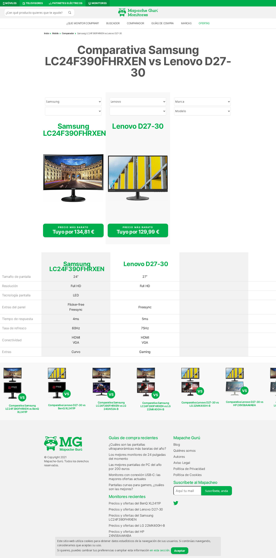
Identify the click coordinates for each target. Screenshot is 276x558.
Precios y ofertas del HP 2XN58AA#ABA (126, 534)
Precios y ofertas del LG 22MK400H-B (137, 525)
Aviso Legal (181, 463)
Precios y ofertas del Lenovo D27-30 (136, 509)
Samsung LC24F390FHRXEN (73, 129)
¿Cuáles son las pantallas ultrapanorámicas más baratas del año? (137, 446)
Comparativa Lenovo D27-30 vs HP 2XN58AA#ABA (244, 403)
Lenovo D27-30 (137, 126)
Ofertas (204, 23)
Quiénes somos (184, 451)
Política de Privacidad (189, 469)
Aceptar (179, 551)
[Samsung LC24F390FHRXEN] (73, 178)
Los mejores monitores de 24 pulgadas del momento (137, 457)
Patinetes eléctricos (67, 3)
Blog (176, 444)
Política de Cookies (187, 475)
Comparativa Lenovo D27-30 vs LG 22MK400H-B (200, 404)
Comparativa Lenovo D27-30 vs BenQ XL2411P (66, 406)
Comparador (135, 23)
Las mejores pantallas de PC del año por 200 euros (135, 467)
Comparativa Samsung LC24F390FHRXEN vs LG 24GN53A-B (111, 406)
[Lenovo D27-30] (138, 178)
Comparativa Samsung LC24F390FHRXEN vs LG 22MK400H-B (155, 406)
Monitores (99, 3)
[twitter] (175, 502)
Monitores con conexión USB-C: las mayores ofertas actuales (134, 477)
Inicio (46, 33)
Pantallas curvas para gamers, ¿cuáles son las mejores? (136, 487)
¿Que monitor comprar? (82, 23)
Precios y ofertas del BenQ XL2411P (135, 503)
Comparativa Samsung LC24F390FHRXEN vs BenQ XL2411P (22, 409)
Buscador (112, 23)
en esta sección (160, 550)
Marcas (186, 23)
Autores (179, 457)
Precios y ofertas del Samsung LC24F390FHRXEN (131, 517)
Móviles (11, 3)
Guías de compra (162, 23)
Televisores (34, 3)
